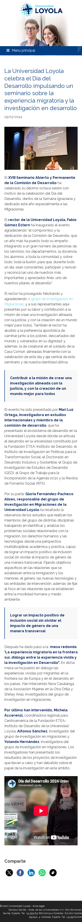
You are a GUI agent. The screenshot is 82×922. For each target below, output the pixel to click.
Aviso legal (39, 906)
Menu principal (23, 50)
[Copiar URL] (53, 873)
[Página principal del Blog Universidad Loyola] (41, 23)
